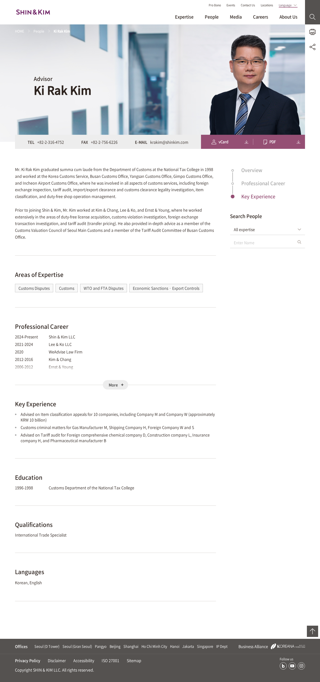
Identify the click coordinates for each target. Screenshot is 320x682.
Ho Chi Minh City (154, 646)
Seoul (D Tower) (47, 646)
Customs (66, 288)
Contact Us (248, 5)
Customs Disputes (34, 288)
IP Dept (221, 646)
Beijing (115, 646)
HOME (19, 31)
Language (285, 5)
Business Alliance (253, 646)
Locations (267, 5)
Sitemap (134, 660)
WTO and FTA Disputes (103, 288)
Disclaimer (57, 660)
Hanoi (174, 646)
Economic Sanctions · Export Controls (166, 288)
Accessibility (83, 660)
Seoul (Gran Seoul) (77, 646)
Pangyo (101, 646)
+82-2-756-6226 (104, 142)
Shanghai (130, 646)
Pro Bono (215, 5)
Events (231, 5)
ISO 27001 (110, 660)
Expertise (184, 17)
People (212, 17)
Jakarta (188, 646)
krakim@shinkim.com (169, 142)
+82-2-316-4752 (50, 142)
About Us (288, 17)
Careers (260, 17)
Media (236, 17)
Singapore (205, 646)
